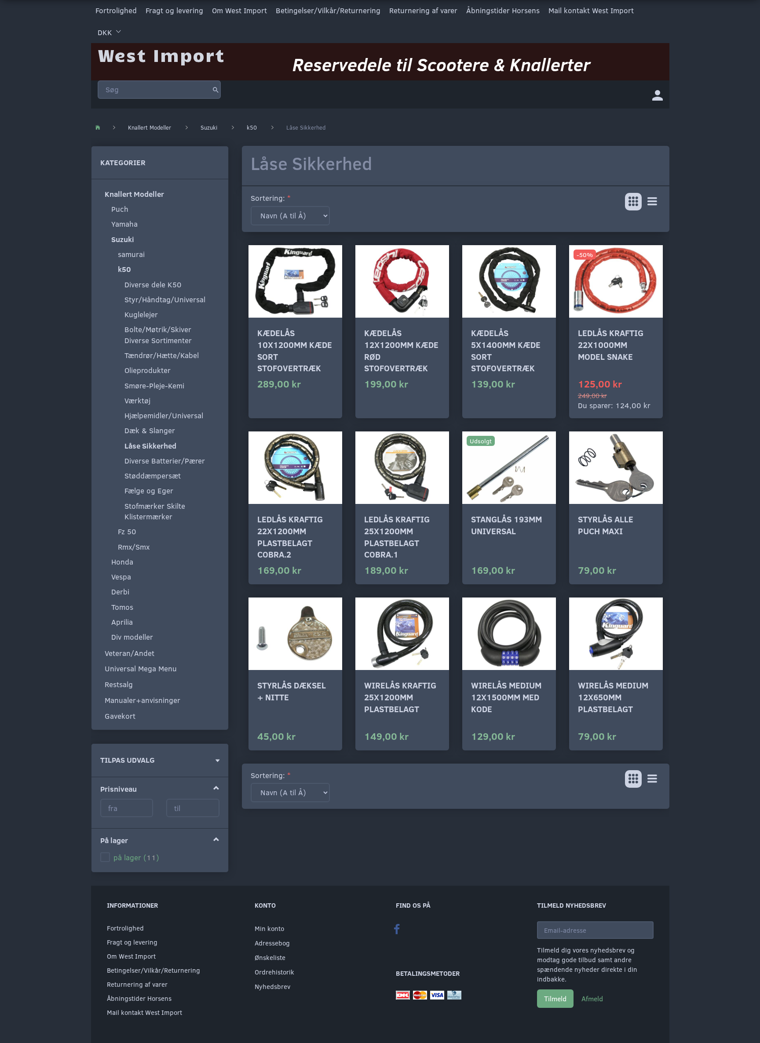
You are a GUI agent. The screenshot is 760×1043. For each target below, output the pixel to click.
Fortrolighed (116, 10)
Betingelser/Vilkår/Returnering (328, 10)
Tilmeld (555, 998)
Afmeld (592, 998)
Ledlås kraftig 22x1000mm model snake (610, 344)
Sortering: (268, 198)
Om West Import (239, 10)
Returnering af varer (423, 10)
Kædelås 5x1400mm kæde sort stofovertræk (506, 350)
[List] (652, 201)
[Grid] (633, 201)
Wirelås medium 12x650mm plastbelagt (613, 697)
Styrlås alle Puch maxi (605, 525)
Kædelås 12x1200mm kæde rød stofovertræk (401, 350)
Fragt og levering (174, 10)
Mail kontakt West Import (591, 10)
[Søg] (216, 89)
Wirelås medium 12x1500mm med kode (506, 697)
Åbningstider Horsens (503, 10)
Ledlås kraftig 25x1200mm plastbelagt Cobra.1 (397, 537)
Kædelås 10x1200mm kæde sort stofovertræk (294, 350)
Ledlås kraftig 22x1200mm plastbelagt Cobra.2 (290, 537)
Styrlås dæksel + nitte (291, 691)
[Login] (657, 94)
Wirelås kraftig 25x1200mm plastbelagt (400, 697)
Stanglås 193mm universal (506, 525)
